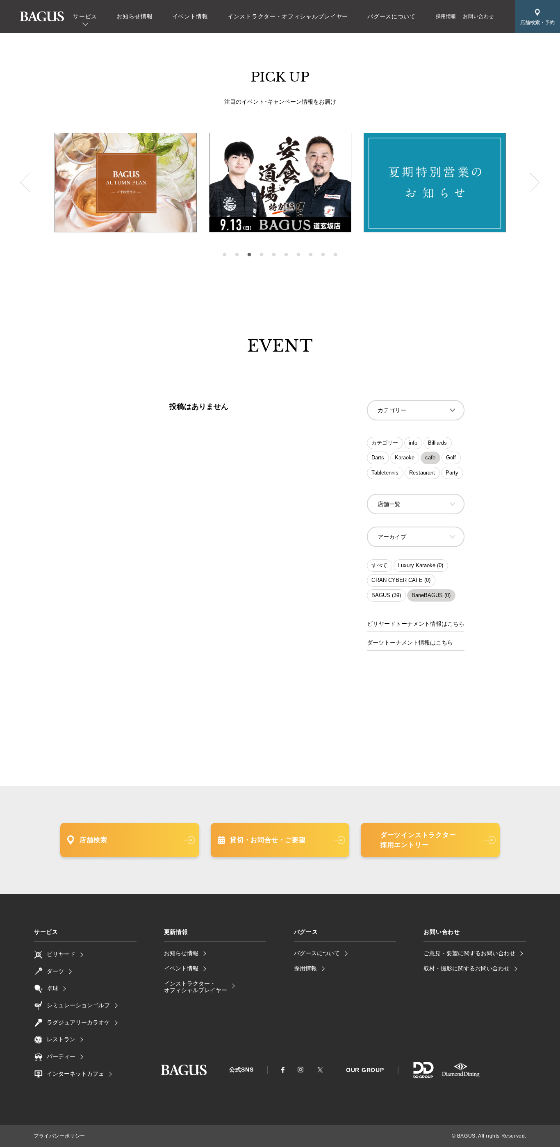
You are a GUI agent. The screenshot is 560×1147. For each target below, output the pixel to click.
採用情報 (446, 16)
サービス (85, 16)
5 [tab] (274, 255)
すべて (379, 565)
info (413, 443)
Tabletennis (384, 473)
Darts (377, 457)
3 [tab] (249, 255)
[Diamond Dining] (461, 1075)
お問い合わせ (478, 16)
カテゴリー (384, 443)
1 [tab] (225, 255)
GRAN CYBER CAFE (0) (400, 580)
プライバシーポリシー (59, 1136)
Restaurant (422, 473)
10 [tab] (335, 255)
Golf (451, 457)
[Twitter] (320, 1069)
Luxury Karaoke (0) (420, 565)
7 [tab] (298, 255)
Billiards (437, 443)
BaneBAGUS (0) (431, 595)
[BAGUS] (42, 17)
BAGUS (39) (386, 595)
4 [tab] (261, 255)
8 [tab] (311, 255)
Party (452, 473)
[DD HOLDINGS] (423, 1075)
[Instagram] (300, 1069)
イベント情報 (190, 16)
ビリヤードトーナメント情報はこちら (415, 623)
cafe (430, 457)
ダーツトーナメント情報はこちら (410, 642)
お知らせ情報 (134, 16)
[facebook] (283, 1070)
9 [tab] (323, 255)
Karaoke (404, 457)
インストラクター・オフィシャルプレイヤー (288, 16)
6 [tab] (286, 255)
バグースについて (391, 16)
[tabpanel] (280, 183)
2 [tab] (237, 255)
